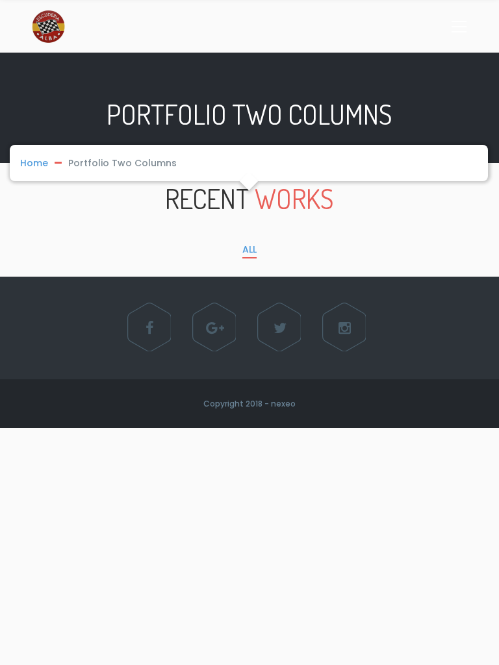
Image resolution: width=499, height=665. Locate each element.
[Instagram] (345, 328)
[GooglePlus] (215, 328)
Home (34, 163)
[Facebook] (150, 328)
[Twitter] (280, 328)
